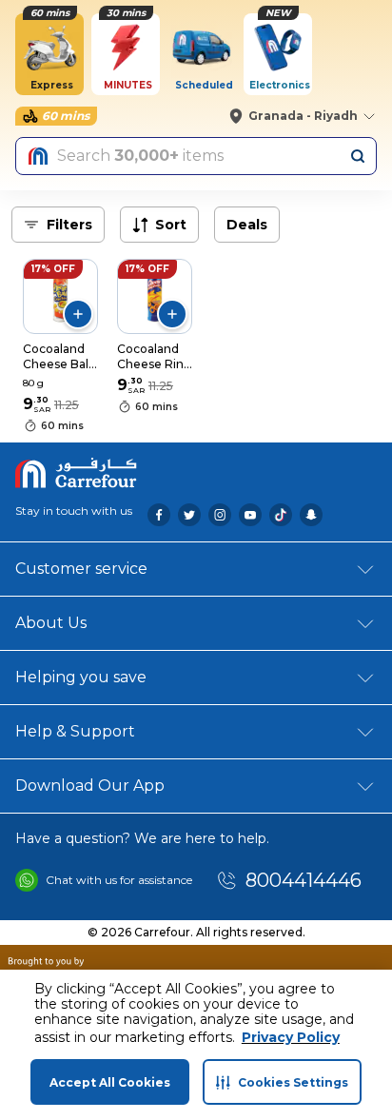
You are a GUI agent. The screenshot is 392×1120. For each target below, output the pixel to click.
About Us (51, 623)
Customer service (81, 569)
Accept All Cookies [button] (109, 1082)
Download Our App (90, 785)
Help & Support (75, 731)
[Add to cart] (78, 314)
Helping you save (81, 677)
